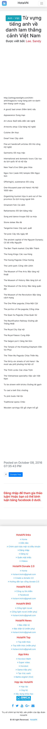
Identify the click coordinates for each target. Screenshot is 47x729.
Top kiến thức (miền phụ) (24, 645)
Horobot (24, 666)
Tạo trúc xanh (24, 673)
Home (24, 539)
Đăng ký (24, 554)
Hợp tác (24, 686)
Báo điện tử (24, 625)
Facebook (24, 595)
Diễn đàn (24, 543)
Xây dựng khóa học (24, 694)
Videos (24, 561)
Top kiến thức (24, 642)
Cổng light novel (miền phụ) (24, 611)
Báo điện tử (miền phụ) (24, 628)
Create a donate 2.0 (24, 578)
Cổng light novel (24, 608)
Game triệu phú (24, 669)
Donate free (15, 474)
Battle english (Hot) (24, 677)
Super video (24, 662)
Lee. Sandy (33, 41)
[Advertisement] (23, 71)
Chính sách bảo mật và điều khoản (24, 546)
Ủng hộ (24, 690)
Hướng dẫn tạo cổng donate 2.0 (24, 581)
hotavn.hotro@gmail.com (24, 574)
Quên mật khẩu (24, 557)
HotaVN (33, 719)
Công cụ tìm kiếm (24, 591)
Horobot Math (24, 659)
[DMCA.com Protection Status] (23, 698)
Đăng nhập (24, 550)
